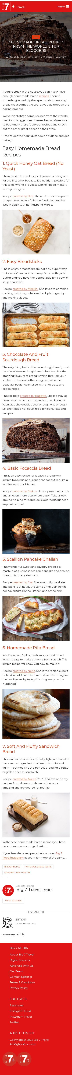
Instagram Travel (21, 1016)
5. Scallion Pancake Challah (30, 559)
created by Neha (24, 671)
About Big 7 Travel (22, 954)
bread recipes (12, 867)
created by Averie (24, 779)
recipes (44, 96)
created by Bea (23, 196)
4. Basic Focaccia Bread (26, 468)
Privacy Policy (19, 988)
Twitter (14, 1022)
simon (20, 919)
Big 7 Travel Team (30, 56)
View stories (13, 900)
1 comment (60, 56)
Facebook (16, 1005)
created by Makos (25, 491)
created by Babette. (33, 395)
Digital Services (20, 960)
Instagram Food (20, 1011)
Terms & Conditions (22, 982)
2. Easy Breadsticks (22, 261)
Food (36, 37)
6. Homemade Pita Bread (28, 647)
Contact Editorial (21, 976)
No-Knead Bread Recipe (17, 872)
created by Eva (23, 582)
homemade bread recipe (38, 867)
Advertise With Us (21, 965)
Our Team (16, 971)
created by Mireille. (25, 288)
